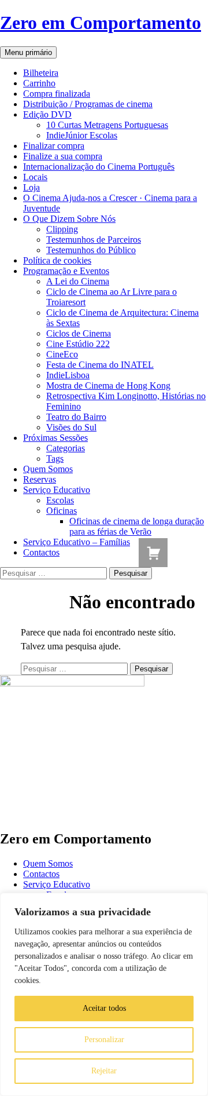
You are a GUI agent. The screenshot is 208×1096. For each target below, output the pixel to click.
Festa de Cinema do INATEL (100, 365)
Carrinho (39, 83)
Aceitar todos (104, 1008)
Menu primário (28, 52)
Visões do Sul (71, 427)
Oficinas (61, 511)
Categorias (65, 448)
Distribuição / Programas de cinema (88, 104)
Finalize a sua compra (62, 156)
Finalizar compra (53, 146)
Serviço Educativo (56, 490)
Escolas (60, 500)
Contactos (41, 552)
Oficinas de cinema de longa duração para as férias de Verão (136, 526)
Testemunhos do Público (91, 250)
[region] (104, 994)
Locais (35, 177)
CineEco (62, 354)
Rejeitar (104, 1070)
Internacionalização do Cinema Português (98, 166)
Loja (31, 187)
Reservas (39, 479)
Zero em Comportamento (100, 22)
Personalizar (104, 1039)
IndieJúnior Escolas (81, 135)
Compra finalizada (56, 93)
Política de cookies (57, 260)
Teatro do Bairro (76, 417)
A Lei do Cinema (77, 281)
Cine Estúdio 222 (78, 344)
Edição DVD (47, 114)
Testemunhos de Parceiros (93, 239)
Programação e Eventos (66, 271)
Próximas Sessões (55, 438)
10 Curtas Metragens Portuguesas (107, 125)
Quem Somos (48, 469)
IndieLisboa (68, 375)
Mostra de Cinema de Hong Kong (108, 385)
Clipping (62, 229)
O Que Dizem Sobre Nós (69, 219)
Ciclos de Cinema (78, 333)
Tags (55, 458)
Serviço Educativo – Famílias (76, 542)
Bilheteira (40, 73)
